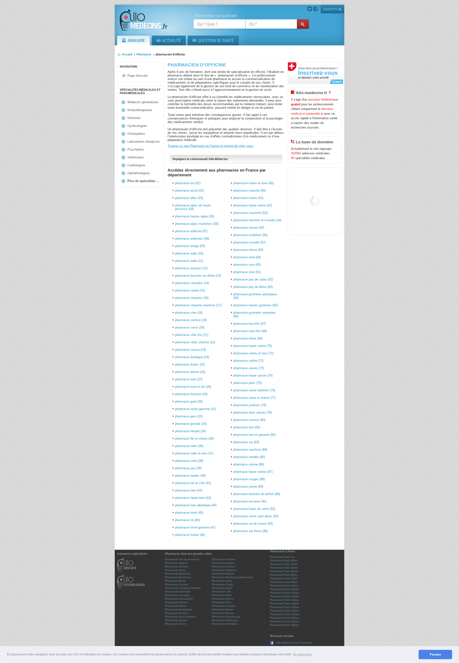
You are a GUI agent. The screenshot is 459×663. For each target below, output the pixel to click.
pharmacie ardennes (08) (192, 238)
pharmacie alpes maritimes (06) (197, 224)
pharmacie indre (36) (189, 446)
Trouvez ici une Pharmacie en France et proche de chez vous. (211, 146)
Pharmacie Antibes (223, 566)
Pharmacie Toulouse (224, 620)
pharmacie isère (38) (189, 461)
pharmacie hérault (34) (190, 431)
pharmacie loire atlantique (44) (196, 505)
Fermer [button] (435, 654)
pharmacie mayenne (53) (250, 213)
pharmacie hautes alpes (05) (194, 216)
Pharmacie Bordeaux (178, 577)
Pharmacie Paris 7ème (284, 578)
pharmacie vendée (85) (249, 457)
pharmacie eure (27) (188, 379)
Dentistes (134, 118)
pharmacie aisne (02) (189, 190)
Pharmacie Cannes (176, 584)
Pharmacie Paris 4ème (284, 567)
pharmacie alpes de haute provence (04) (193, 207)
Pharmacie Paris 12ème (284, 596)
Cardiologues (136, 165)
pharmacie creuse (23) (190, 349)
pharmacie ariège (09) (190, 246)
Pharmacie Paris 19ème (284, 621)
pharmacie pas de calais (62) (253, 279)
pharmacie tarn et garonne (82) (254, 435)
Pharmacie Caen (222, 580)
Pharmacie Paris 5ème (284, 571)
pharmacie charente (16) (191, 298)
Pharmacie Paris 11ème (284, 592)
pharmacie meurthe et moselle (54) (257, 220)
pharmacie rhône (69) (247, 338)
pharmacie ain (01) (188, 183)
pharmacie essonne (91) (250, 501)
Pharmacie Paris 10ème (284, 589)
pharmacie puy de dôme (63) (253, 287)
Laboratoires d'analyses (143, 141)
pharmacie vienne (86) (248, 464)
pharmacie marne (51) (248, 198)
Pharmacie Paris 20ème (284, 625)
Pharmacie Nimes (176, 605)
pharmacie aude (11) (189, 261)
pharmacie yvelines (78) (249, 405)
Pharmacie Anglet (223, 562)
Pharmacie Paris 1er (282, 556)
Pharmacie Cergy (222, 584)
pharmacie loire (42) (188, 490)
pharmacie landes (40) (190, 475)
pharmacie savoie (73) (248, 368)
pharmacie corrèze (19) (191, 320)
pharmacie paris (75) (247, 383)
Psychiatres (135, 149)
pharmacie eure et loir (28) (193, 386)
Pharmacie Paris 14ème (284, 603)
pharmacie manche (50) (249, 190)
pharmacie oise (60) (247, 264)
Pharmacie (144, 54)
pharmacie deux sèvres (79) (252, 412)
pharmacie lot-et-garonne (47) (195, 527)
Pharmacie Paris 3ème (284, 564)
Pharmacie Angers (176, 562)
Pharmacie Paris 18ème (284, 617)
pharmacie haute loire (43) (193, 498)
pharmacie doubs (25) (190, 364)
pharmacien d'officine (170, 54)
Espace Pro (330, 9)
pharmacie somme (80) (249, 420)
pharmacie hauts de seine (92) (254, 509)
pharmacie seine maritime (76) (254, 390)
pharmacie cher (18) (188, 312)
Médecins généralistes (142, 102)
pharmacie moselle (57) (249, 242)
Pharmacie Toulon (176, 620)
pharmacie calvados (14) (192, 283)
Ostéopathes (136, 133)
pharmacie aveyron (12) (191, 268)
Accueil (127, 54)
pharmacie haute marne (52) (252, 205)
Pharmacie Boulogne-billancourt (232, 577)
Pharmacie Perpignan (178, 609)
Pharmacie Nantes (176, 602)
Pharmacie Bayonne (177, 573)
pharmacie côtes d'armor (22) (195, 342)
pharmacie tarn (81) (246, 427)
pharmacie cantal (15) (190, 290)
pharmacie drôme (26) (190, 372)
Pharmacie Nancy (223, 598)
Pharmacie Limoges (177, 595)
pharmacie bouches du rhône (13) (198, 275)
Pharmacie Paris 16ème (284, 610)
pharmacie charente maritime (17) (198, 305)
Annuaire (136, 40)
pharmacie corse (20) (189, 327)
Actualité (171, 40)
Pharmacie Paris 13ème (284, 599)
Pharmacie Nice (221, 602)
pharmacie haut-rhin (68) (250, 331)
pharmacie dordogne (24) (192, 357)
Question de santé (216, 40)
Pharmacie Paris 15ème (284, 607)
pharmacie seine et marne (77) (254, 397)
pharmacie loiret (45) (189, 512)
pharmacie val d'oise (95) (250, 531)
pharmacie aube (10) (189, 253)
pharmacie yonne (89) (248, 486)
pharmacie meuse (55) (248, 227)
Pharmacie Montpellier (179, 598)
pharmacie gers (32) (188, 416)
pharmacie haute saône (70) (252, 346)
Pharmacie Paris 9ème (284, 585)
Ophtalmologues (138, 173)
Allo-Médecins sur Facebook (294, 642)
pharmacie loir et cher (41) (193, 483)
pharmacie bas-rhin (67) (249, 323)
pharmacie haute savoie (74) (253, 375)
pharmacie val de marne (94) (253, 523)
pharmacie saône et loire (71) (253, 353)
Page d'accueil (137, 75)
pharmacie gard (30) (188, 401)
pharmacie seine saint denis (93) (255, 516)
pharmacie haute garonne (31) (195, 409)
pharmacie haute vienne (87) (253, 472)
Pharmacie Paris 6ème (284, 574)
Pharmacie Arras (175, 570)
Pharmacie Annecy (176, 566)
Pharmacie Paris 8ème (284, 582)
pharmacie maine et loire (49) (253, 183)
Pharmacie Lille (221, 591)
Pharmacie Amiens (223, 559)
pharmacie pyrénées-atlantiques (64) (255, 296)
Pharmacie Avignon (224, 570)
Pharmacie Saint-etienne (180, 616)
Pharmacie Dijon (222, 588)
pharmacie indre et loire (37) (194, 453)
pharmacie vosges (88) (249, 479)
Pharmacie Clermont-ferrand (183, 588)
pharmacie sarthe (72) (248, 360)
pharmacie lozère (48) (190, 535)
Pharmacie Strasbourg (226, 616)
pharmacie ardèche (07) (191, 231)
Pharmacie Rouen (223, 613)
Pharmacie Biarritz (223, 573)
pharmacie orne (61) (247, 272)
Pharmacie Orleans (223, 605)
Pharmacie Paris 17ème (284, 614)
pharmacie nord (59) (247, 257)
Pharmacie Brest (175, 580)
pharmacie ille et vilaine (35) (194, 438)
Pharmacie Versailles (224, 623)
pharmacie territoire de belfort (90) (256, 494)
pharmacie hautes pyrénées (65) (255, 305)
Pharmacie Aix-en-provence (182, 559)
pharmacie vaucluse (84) (250, 449)
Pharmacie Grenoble (178, 591)
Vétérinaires (135, 157)
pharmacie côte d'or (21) (191, 335)
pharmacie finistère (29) (191, 394)
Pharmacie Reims (223, 609)
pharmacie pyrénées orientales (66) (254, 314)
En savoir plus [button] (302, 654)
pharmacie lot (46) (187, 520)
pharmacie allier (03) (189, 198)
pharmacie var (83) (246, 442)
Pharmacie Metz (222, 595)
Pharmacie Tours (175, 623)
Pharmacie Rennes (176, 613)
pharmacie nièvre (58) (248, 250)
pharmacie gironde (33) (191, 424)
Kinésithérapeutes (139, 110)
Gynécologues (137, 126)
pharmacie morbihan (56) (250, 235)
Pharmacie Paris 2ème (284, 560)
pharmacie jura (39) (188, 468)
